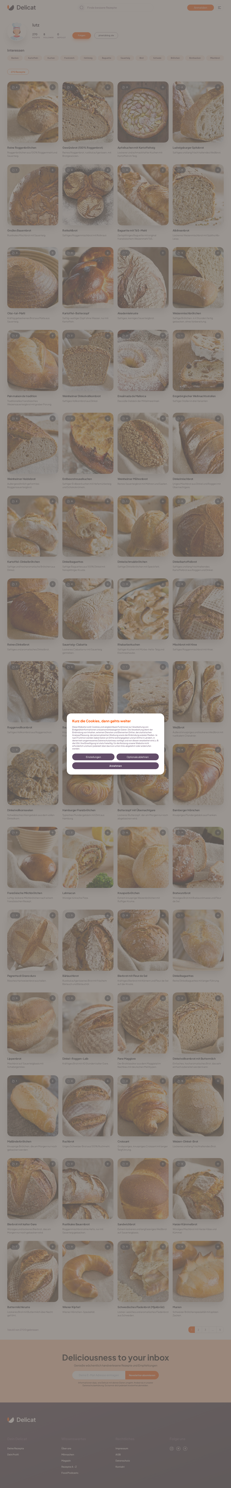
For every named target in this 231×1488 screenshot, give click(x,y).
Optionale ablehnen (138, 756)
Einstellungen (93, 756)
